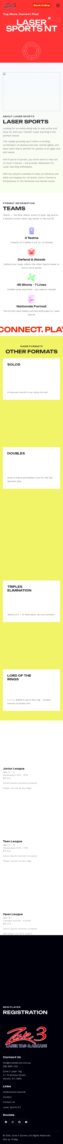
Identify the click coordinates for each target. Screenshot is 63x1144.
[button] (58, 5)
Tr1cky (14, 1139)
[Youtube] (26, 1122)
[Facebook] (6, 1122)
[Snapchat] (19, 1122)
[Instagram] (13, 1122)
